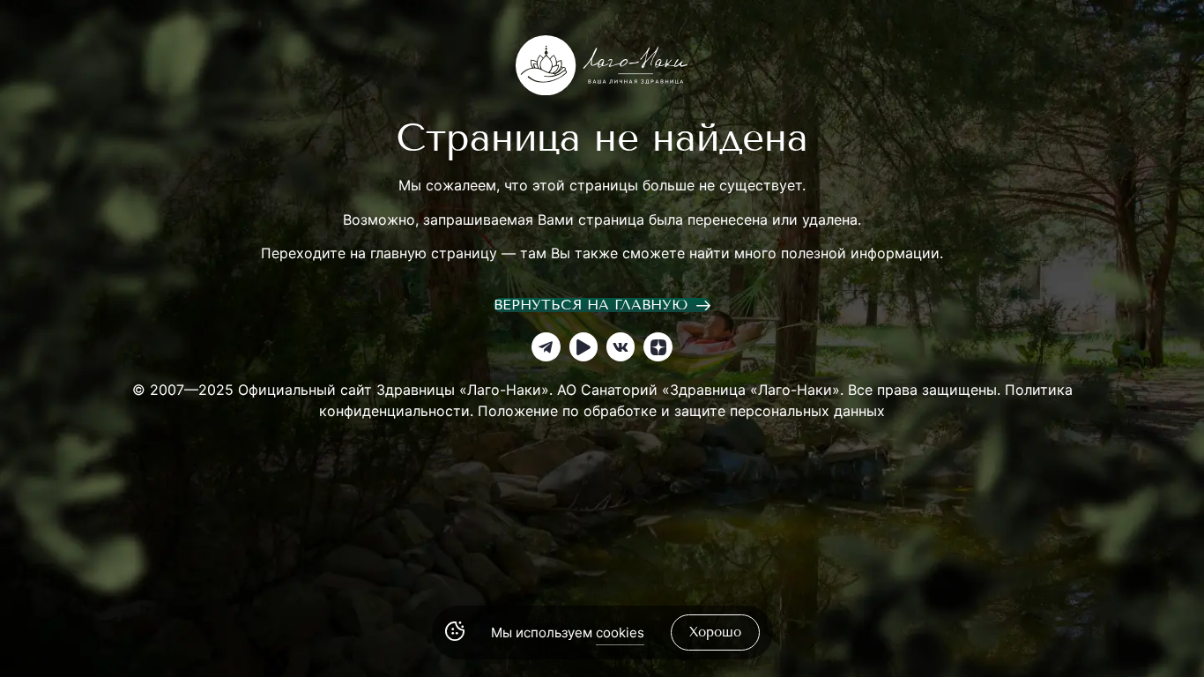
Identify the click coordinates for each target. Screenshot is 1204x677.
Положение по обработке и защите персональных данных (681, 411)
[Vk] (620, 346)
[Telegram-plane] (545, 346)
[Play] (583, 346)
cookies (620, 632)
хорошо (715, 632)
